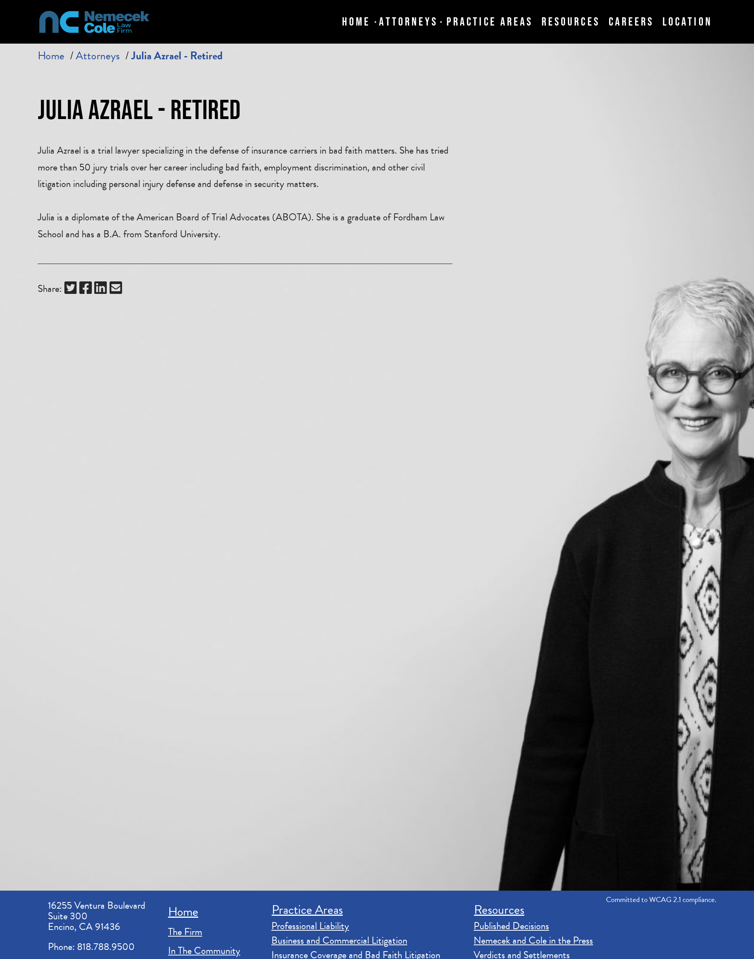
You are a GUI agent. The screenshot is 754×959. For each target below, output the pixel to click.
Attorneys (98, 56)
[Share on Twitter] (70, 290)
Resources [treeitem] (499, 909)
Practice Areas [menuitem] (490, 21)
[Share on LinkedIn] (100, 290)
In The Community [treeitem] (204, 951)
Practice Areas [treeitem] (307, 909)
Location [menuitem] (687, 21)
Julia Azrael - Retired (177, 56)
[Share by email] (116, 290)
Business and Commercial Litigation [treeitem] (339, 940)
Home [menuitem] (356, 21)
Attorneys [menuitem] (408, 21)
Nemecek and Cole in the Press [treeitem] (533, 940)
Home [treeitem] (183, 911)
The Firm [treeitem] (185, 932)
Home (51, 56)
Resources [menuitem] (571, 21)
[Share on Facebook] (85, 290)
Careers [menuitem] (631, 21)
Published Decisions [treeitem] (511, 926)
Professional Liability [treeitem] (310, 926)
